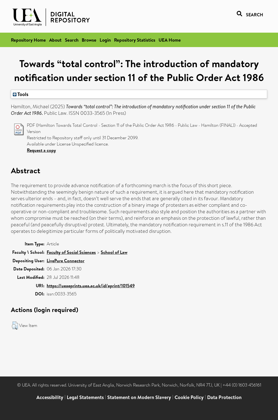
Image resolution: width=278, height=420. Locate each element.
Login (105, 40)
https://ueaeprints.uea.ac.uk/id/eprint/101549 (91, 286)
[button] (15, 326)
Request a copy (41, 150)
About (55, 40)
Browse (89, 40)
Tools (23, 94)
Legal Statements (85, 397)
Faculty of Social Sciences (71, 252)
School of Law (114, 252)
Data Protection (224, 397)
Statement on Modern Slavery (139, 397)
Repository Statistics (134, 40)
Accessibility (49, 397)
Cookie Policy (189, 397)
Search (71, 40)
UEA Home (170, 40)
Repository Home (28, 40)
